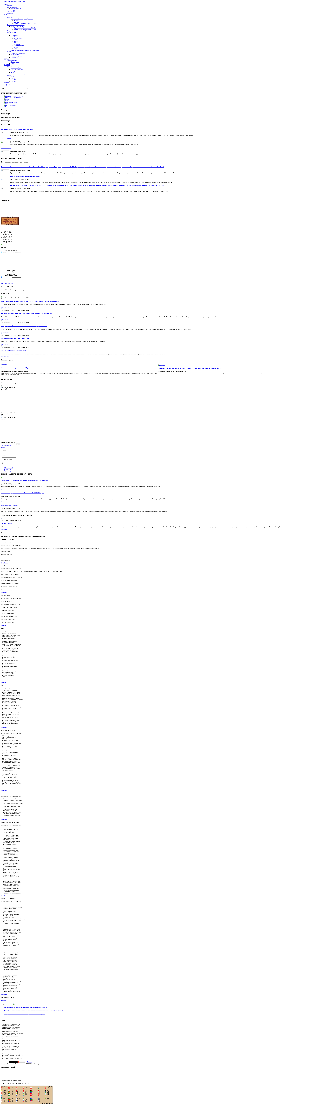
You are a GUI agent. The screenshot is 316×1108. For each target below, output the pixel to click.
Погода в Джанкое (11, 273)
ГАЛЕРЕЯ (7, 65)
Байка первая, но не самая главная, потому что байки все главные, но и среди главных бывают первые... (189, 368)
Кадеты (16, 48)
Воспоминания (15, 54)
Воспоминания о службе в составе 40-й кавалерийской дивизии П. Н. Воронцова (24, 480)
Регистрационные (16, 8)
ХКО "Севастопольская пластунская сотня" (13, 1)
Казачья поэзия (11, 32)
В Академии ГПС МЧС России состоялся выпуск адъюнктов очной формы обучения (24, 1014)
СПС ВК (13, 78)
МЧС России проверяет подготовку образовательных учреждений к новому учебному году (26, 1007)
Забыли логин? (8, 469)
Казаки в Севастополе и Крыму (16, 25)
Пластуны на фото (16, 68)
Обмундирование (19, 45)
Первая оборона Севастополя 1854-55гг (25, 28)
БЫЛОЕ (9, 66)
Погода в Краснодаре (11, 275)
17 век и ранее (15, 62)
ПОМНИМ (7, 84)
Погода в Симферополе (11, 271)
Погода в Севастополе (11, 250)
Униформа (13, 71)
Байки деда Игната (16, 57)
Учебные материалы (16, 56)
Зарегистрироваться (9, 471)
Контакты (6, 82)
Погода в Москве (11, 270)
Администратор (44, 1064)
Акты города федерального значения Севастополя (25, 50)
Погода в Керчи (11, 274)
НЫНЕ (9, 75)
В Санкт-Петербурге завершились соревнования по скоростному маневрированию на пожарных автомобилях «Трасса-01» (33, 1010)
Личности (16, 20)
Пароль (4, 455)
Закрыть (3, 447)
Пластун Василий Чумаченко (9, 505)
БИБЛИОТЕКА (8, 16)
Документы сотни (12, 7)
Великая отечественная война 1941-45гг (25, 29)
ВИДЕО (6, 59)
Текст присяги (11, 11)
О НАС (6, 4)
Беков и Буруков (6, 138)
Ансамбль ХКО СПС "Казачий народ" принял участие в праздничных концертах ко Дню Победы (30, 301)
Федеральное (14, 35)
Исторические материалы (18, 53)
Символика (17, 44)
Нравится (29, 1062)
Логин (4, 450)
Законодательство (12, 33)
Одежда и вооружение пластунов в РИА (25, 23)
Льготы (16, 41)
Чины (15, 42)
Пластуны (10, 17)
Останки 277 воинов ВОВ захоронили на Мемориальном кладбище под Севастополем (26, 313)
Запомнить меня (8, 459)
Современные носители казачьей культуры (19, 31)
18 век (12, 63)
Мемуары (16, 22)
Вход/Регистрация (6, 445)
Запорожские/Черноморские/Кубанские (22, 19)
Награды (13, 10)
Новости (3, 1000)
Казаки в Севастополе (17, 26)
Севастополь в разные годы (18, 73)
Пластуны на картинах (17, 69)
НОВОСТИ (7, 14)
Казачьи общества (19, 38)
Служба (16, 39)
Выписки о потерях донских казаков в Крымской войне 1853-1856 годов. (22, 493)
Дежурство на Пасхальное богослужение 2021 (14, 350)
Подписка (10, 13)
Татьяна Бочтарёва (6, 523)
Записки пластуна (6, 148)
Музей (12, 72)
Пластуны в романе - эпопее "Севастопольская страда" (17, 129)
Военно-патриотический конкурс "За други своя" (15, 338)
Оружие (16, 47)
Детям (9, 51)
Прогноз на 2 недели (16, 252)
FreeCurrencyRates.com (7, 283)
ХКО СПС (14, 81)
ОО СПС (13, 79)
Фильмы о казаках (12, 60)
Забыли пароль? (8, 468)
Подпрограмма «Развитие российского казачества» (25, 176)
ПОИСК (6, 85)
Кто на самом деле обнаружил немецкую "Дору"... (16, 368)
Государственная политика (21, 36)
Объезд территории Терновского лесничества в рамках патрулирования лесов (24, 326)
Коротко (9, 5)
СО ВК (13, 76)
